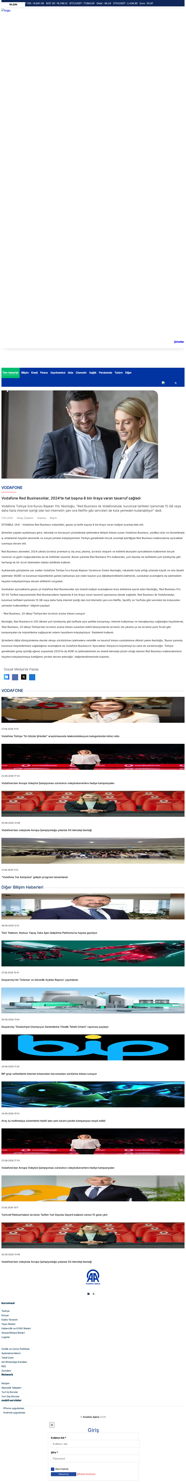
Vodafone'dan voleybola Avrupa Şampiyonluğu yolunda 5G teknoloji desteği (46, 830)
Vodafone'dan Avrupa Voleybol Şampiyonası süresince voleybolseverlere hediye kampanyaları (57, 783)
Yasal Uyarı (7, 1357)
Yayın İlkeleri (8, 1324)
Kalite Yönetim (9, 1319)
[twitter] (175, 383)
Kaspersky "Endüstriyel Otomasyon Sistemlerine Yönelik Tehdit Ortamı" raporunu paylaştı (54, 1026)
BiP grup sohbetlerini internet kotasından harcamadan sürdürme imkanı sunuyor (49, 1073)
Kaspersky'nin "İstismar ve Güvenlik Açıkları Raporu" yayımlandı (39, 979)
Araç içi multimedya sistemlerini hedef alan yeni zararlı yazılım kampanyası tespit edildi (53, 1120)
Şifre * (54, 1452)
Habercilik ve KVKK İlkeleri (16, 1328)
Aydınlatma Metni (11, 1353)
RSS (3, 1366)
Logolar (5, 1337)
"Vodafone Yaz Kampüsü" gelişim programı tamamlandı (34, 877)
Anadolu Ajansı (91, 1416)
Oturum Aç (63, 1474)
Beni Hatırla (61, 1468)
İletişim (5, 1383)
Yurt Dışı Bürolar (10, 1396)
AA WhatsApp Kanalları (14, 1361)
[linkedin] (182, 381)
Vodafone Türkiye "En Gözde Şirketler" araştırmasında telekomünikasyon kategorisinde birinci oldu (60, 736)
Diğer (128, 372)
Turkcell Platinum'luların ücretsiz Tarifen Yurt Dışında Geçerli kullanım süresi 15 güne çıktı (54, 1214)
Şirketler (179, 341)
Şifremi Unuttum (86, 1474)
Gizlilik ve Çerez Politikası (15, 1348)
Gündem (6, 1370)
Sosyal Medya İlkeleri (13, 1332)
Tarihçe (5, 1310)
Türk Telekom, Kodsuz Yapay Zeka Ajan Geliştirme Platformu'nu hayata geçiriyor (49, 932)
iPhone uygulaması (13, 1408)
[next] (163, 383)
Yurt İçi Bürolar (9, 1392)
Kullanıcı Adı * (58, 1437)
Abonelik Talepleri (11, 1387)
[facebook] (169, 381)
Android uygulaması (14, 1412)
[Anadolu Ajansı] (93, 1283)
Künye (5, 1315)
